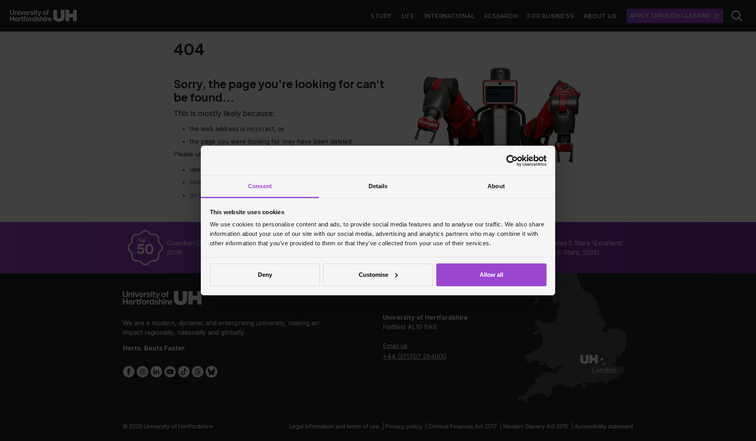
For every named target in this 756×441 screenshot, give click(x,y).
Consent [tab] (260, 186)
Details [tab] (378, 186)
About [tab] (496, 186)
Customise (373, 274)
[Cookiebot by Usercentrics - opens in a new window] (512, 161)
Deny (265, 274)
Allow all (491, 274)
